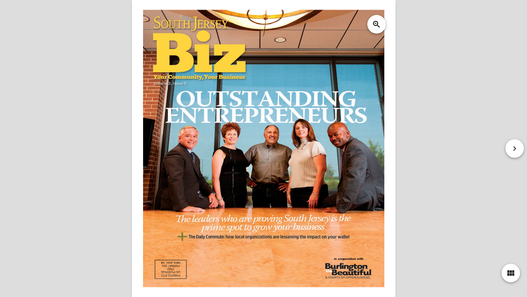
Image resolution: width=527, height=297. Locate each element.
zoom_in (376, 24)
